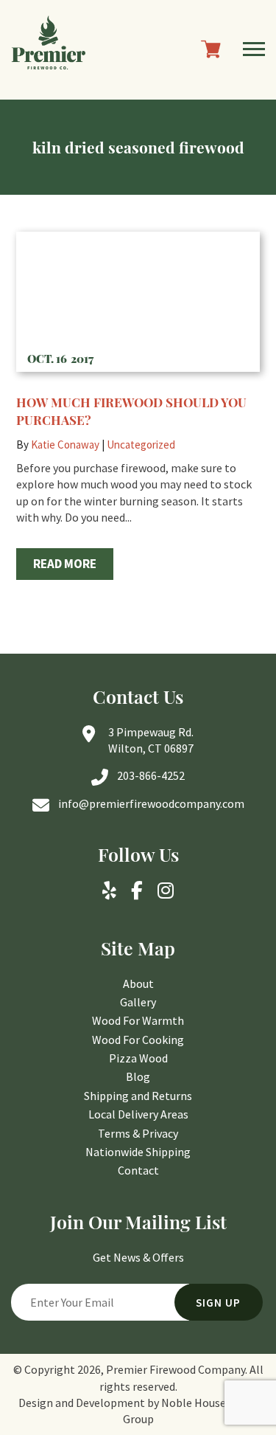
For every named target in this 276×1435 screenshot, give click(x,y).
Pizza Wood (138, 1058)
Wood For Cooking (138, 1039)
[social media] (109, 891)
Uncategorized (141, 445)
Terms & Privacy (138, 1133)
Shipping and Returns (138, 1095)
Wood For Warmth (138, 1020)
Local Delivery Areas (138, 1114)
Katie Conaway (65, 445)
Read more (64, 564)
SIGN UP (218, 1303)
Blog (138, 1076)
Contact (138, 1170)
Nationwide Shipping (138, 1151)
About (138, 983)
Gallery (138, 1002)
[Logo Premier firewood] (48, 50)
